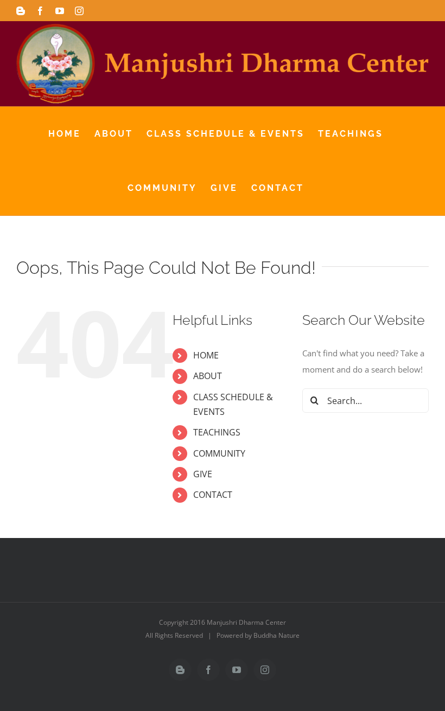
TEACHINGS (216, 432)
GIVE (202, 474)
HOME (206, 355)
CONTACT (212, 495)
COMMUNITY (219, 453)
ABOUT (207, 376)
